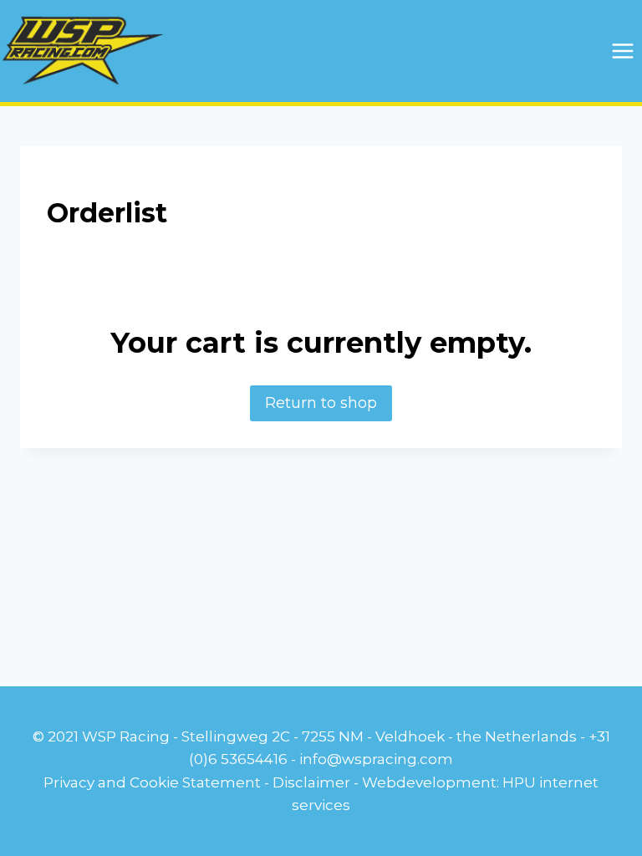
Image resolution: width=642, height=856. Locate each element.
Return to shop (321, 403)
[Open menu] (622, 50)
